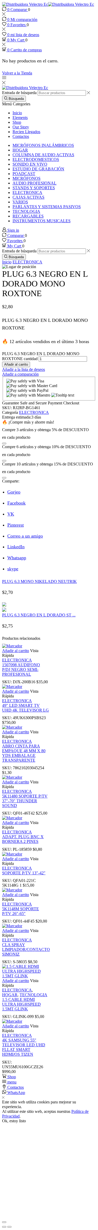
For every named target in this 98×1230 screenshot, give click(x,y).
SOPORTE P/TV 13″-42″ (23, 873)
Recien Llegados (26, 131)
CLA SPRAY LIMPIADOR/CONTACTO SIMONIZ (26, 949)
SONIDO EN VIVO (30, 164)
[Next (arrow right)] (9, 1227)
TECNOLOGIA (26, 211)
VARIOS (20, 202)
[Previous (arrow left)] (4, 1227)
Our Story (21, 127)
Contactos (21, 136)
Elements (20, 117)
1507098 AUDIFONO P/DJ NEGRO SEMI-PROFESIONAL (21, 669)
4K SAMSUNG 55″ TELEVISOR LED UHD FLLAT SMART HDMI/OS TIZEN (23, 1047)
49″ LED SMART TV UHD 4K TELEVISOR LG (25, 707)
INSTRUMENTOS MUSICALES (42, 221)
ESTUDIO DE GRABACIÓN (38, 169)
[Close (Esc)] (4, 1222)
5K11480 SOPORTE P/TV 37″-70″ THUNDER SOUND (25, 801)
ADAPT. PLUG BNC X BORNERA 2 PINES (23, 839)
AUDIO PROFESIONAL (34, 183)
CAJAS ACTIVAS (28, 197)
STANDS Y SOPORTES (34, 188)
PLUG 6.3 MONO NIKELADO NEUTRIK (39, 581)
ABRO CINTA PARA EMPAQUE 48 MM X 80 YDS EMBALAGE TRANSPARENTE (23, 753)
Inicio (17, 113)
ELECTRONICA (27, 192)
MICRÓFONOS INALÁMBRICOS (43, 145)
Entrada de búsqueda (19, 92)
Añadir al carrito (16, 364)
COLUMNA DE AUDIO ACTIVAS (43, 155)
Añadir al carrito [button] (15, 650)
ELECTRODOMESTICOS (36, 159)
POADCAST (24, 173)
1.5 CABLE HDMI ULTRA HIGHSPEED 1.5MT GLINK (21, 1004)
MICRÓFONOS (27, 178)
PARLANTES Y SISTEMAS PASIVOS (47, 206)
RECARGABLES (28, 216)
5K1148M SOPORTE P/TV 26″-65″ (20, 911)
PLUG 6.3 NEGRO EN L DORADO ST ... (39, 615)
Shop (17, 122)
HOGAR (20, 150)
